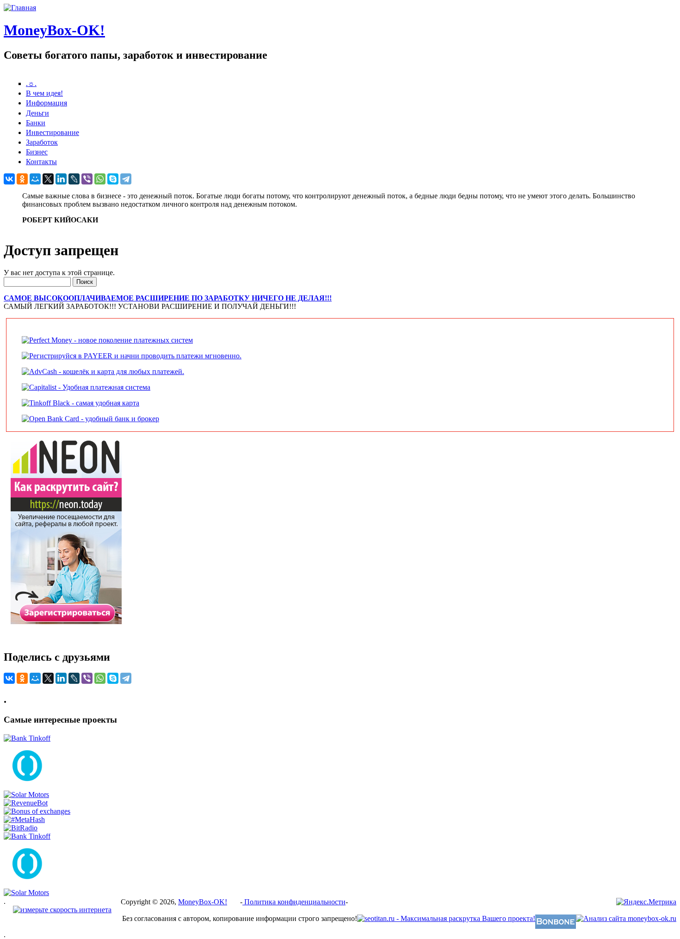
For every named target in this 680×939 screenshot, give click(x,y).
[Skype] (112, 178)
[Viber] (87, 178)
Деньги (37, 113)
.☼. (31, 83)
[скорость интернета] (62, 910)
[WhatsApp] (99, 178)
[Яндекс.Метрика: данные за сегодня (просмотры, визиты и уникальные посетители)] (646, 902)
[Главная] (20, 8)
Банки (35, 123)
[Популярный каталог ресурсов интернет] (555, 926)
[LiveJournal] (74, 178)
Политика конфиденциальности (294, 902)
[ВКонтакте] (9, 178)
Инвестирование (52, 132)
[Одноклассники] (22, 178)
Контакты (41, 162)
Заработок (42, 142)
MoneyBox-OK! (54, 30)
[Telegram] (125, 178)
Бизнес (37, 152)
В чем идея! (44, 93)
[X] (48, 178)
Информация (46, 103)
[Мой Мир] (35, 178)
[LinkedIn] (61, 178)
